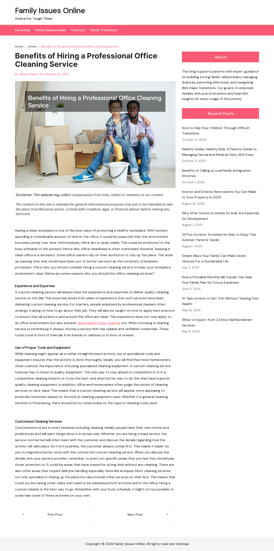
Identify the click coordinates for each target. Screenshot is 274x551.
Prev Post (55, 514)
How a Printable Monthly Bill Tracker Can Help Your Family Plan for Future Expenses (217, 280)
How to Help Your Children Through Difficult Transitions (216, 131)
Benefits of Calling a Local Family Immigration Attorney (216, 173)
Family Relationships (50, 30)
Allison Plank (28, 74)
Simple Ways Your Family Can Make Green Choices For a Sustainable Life (214, 258)
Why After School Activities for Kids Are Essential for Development (220, 216)
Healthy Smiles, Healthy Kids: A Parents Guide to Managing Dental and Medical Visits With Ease (219, 152)
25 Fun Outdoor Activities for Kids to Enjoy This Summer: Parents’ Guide (219, 237)
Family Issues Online (50, 10)
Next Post (135, 514)
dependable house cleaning (98, 323)
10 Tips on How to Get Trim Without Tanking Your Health (220, 301)
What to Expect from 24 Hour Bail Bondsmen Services (217, 322)
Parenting (22, 30)
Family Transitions (104, 30)
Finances (78, 30)
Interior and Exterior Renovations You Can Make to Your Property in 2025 (219, 194)
